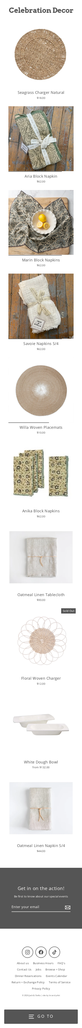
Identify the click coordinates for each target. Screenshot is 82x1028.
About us (23, 963)
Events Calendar (56, 976)
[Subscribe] (67, 907)
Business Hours (43, 963)
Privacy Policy (41, 988)
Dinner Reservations (28, 976)
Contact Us (24, 969)
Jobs (38, 969)
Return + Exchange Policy (28, 982)
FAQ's (61, 963)
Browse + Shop (55, 969)
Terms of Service (59, 982)
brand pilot (54, 995)
